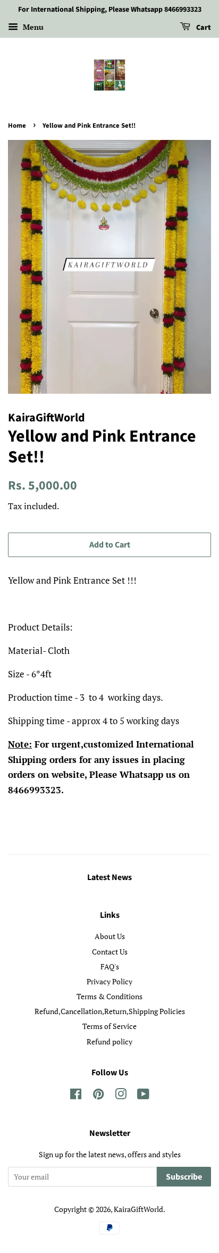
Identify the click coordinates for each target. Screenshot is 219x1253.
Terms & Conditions (109, 996)
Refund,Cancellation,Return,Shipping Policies (110, 1011)
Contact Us (110, 952)
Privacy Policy (109, 981)
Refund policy (109, 1041)
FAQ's (109, 966)
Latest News (109, 877)
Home (17, 125)
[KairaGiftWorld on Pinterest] (98, 1096)
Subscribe (184, 1177)
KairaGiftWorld (138, 1209)
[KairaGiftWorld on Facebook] (76, 1096)
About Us (110, 936)
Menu (32, 27)
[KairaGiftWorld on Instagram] (121, 1096)
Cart (203, 27)
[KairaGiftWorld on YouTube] (143, 1096)
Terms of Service (109, 1026)
